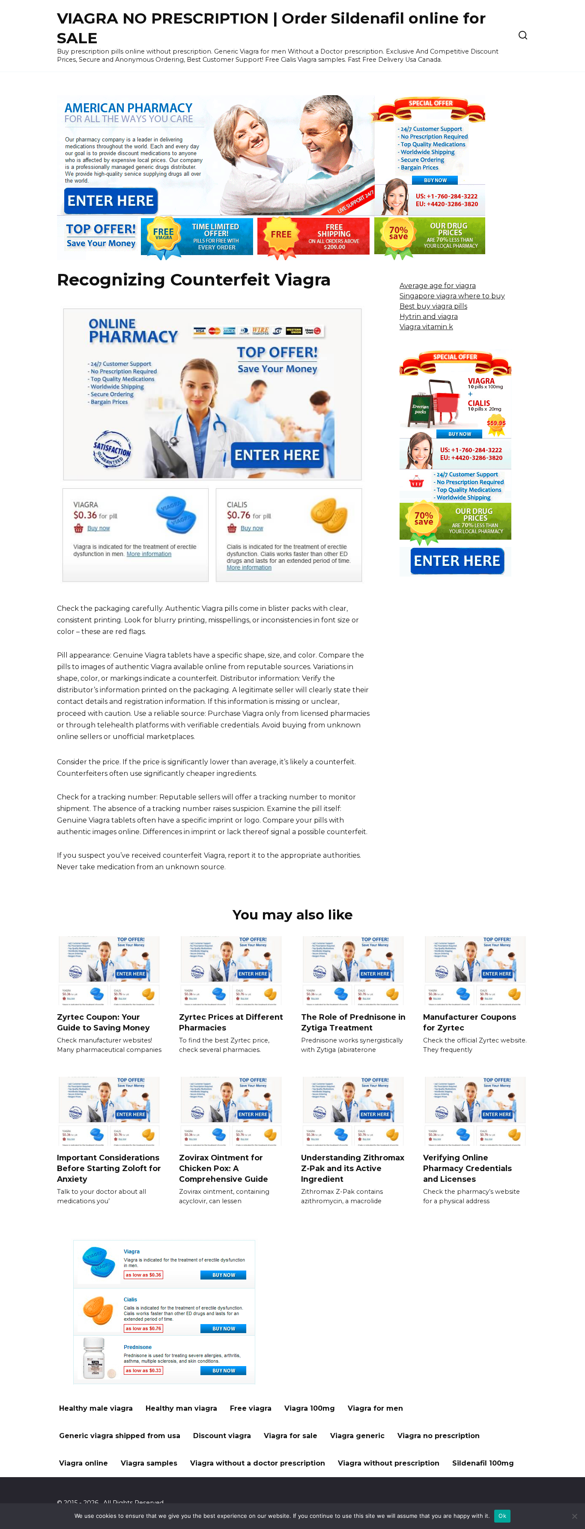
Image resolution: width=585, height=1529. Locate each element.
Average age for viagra (438, 286)
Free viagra (251, 1408)
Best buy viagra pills (433, 306)
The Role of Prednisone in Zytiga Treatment (353, 1022)
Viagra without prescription (388, 1463)
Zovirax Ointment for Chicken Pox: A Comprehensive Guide (223, 1168)
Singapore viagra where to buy (452, 296)
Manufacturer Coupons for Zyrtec (469, 1022)
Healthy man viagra (181, 1408)
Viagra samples (149, 1463)
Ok (502, 1515)
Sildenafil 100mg (483, 1463)
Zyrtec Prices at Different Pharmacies (231, 1022)
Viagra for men (375, 1408)
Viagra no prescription (438, 1436)
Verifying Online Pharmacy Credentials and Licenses (467, 1168)
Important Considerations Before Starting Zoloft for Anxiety (109, 1168)
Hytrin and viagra (429, 316)
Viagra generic (357, 1436)
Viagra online (83, 1463)
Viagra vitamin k (426, 327)
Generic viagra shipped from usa (119, 1436)
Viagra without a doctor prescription (257, 1463)
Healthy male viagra (96, 1408)
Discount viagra (222, 1436)
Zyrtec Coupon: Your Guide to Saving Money (103, 1022)
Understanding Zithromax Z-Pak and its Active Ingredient (352, 1168)
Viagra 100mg (309, 1408)
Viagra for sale (290, 1436)
